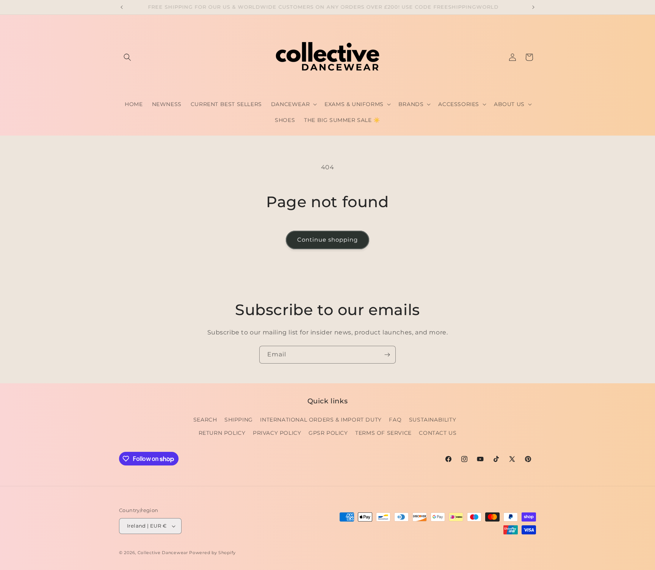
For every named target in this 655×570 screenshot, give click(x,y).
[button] (127, 57)
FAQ (395, 419)
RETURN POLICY (222, 432)
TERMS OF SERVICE (383, 432)
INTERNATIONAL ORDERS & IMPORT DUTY (320, 419)
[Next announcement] (533, 7)
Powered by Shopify (212, 552)
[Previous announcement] (121, 7)
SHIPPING (238, 419)
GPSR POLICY (328, 432)
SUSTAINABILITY (432, 419)
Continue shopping (327, 239)
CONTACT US (437, 432)
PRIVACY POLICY (277, 432)
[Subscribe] (387, 355)
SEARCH (205, 419)
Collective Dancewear (163, 552)
